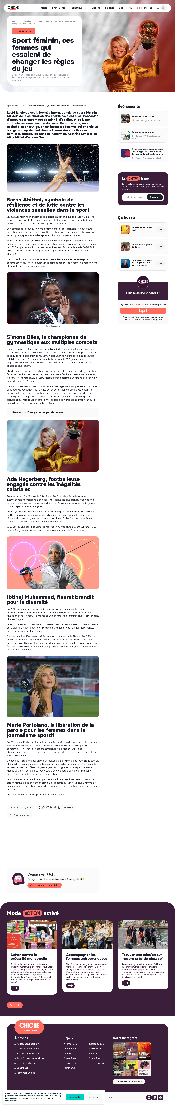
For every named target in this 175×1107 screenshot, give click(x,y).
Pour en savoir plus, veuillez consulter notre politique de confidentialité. (29, 1099)
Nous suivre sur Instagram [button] (128, 1081)
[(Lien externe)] (149, 1098)
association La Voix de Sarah (66, 259)
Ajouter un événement (28, 1053)
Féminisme (28, 21)
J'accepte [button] (75, 1097)
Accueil (15, 21)
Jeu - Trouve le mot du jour (31, 1058)
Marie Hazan (38, 105)
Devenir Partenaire (26, 1063)
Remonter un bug (25, 1072)
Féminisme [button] (21, 31)
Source (11, 254)
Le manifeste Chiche (27, 1048)
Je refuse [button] (94, 1097)
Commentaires (79, 105)
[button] (65, 807)
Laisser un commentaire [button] (46, 885)
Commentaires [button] (21, 815)
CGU (110, 1097)
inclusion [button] (13, 807)
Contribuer (22, 1067)
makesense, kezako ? (27, 1043)
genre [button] (28, 807)
